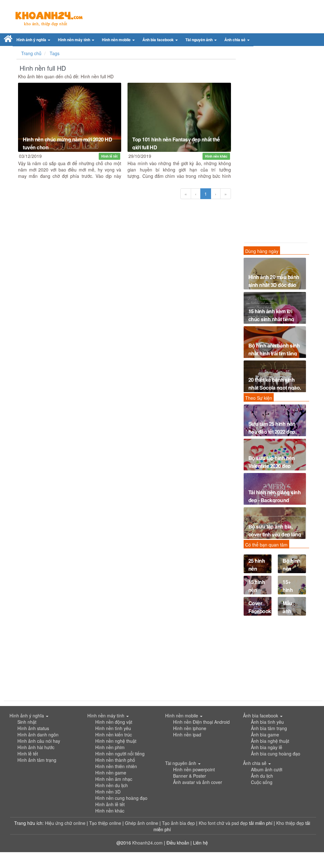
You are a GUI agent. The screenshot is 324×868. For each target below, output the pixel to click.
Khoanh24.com (147, 842)
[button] (33, 39)
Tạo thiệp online (105, 823)
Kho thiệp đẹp (290, 823)
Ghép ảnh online (142, 823)
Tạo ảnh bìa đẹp (179, 823)
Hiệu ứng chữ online (65, 823)
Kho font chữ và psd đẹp (224, 823)
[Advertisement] (274, 146)
